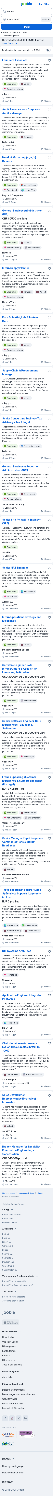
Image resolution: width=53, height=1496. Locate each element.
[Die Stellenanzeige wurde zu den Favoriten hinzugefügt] (49, 60)
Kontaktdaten (9, 1350)
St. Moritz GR (8, 1258)
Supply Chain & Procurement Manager (20, 372)
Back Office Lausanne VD (14, 1281)
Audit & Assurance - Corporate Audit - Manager (21, 111)
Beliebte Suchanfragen (13, 1204)
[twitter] (18, 1418)
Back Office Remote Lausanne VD (17, 1285)
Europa (5, 1250)
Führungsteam (9, 1346)
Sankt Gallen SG (9, 1270)
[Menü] (4, 4)
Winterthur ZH (8, 1266)
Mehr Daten (8, 43)
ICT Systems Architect (16, 950)
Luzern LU (6, 1242)
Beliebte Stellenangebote (13, 1296)
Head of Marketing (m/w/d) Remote (19, 159)
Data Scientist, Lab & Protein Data (20, 319)
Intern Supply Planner (15, 267)
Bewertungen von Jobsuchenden (18, 1394)
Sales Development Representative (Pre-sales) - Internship (20, 1098)
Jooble (20, 1489)
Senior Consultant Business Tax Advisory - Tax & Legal (22, 420)
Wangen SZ (7, 1246)
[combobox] (8, 1459)
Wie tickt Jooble (10, 1341)
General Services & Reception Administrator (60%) (20, 468)
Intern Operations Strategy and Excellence (21, 619)
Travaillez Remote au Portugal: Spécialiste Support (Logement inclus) (21, 893)
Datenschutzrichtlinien (13, 1472)
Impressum (7, 1481)
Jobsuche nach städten (13, 1300)
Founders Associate (14, 60)
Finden (26, 26)
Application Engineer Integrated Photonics (22, 997)
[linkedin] (25, 1418)
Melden (47, 101)
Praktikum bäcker (10, 1222)
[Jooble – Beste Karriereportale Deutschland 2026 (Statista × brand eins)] (27, 1434)
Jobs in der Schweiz (12, 1364)
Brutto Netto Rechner (12, 1403)
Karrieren (6, 1355)
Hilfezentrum (8, 1360)
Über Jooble (8, 1337)
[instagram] (12, 1418)
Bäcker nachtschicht (11, 1214)
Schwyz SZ (7, 1254)
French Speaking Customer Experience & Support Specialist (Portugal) (22, 780)
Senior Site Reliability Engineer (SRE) (21, 521)
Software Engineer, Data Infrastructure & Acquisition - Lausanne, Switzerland (20, 669)
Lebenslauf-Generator (13, 1408)
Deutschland (8, 1262)
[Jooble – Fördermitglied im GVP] (8, 1443)
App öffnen (45, 4)
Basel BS (6, 1238)
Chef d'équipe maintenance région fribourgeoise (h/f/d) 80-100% (22, 1047)
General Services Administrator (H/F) (22, 212)
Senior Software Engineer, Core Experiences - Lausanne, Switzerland (21, 725)
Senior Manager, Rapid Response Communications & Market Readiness (22, 842)
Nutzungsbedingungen (13, 1466)
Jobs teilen (7, 1377)
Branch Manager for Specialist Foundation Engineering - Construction (21, 1150)
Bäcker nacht (8, 1218)
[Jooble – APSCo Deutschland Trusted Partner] (8, 1434)
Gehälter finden (9, 1398)
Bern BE (5, 1234)
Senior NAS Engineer (15, 567)
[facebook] (5, 1418)
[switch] (48, 50)
